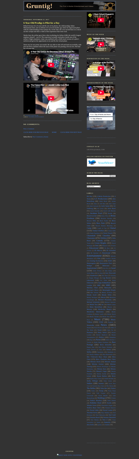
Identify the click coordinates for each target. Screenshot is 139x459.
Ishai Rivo (106, 268)
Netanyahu (90, 325)
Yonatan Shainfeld (109, 417)
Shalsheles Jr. (111, 352)
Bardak (110, 213)
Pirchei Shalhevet (101, 335)
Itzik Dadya (108, 271)
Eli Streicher (95, 253)
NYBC (101, 322)
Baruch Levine (92, 216)
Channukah (91, 235)
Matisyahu (107, 288)
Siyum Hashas (102, 376)
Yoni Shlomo (95, 420)
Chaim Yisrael (107, 233)
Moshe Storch (111, 314)
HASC (110, 261)
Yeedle (109, 403)
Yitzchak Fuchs (92, 413)
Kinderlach (94, 275)
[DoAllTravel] (101, 129)
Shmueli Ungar (101, 371)
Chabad (113, 228)
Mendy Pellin (107, 295)
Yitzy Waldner (105, 412)
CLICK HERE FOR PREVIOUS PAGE (35, 132)
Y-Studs (113, 398)
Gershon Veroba (111, 258)
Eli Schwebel (111, 250)
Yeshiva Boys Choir (94, 408)
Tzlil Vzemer (100, 393)
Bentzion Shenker (106, 218)
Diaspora (105, 245)
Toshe (93, 391)
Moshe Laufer (99, 314)
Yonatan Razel (95, 417)
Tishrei (113, 388)
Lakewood (90, 280)
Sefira (89, 352)
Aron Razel (112, 208)
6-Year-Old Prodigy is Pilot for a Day (41, 23)
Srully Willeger (92, 381)
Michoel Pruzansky (105, 300)
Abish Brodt (103, 201)
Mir (103, 304)
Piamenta (90, 332)
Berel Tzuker (104, 220)
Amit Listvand (94, 206)
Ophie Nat (110, 330)
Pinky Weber (102, 332)
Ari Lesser (100, 208)
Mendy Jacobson (107, 292)
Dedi (96, 245)
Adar (95, 203)
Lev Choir (103, 280)
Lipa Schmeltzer (104, 283)
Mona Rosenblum (96, 307)
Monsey (89, 309)
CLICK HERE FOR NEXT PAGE (71, 132)
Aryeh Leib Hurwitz (109, 211)
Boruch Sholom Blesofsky (104, 225)
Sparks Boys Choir (95, 378)
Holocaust (106, 266)
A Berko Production (104, 196)
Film (98, 258)
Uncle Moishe (103, 395)
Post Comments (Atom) (40, 137)
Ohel (106, 327)
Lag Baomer (107, 278)
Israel (113, 268)
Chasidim (106, 235)
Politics (101, 337)
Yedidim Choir (95, 403)
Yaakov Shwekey (96, 400)
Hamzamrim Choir (106, 263)
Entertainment (39, 116)
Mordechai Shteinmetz (95, 312)
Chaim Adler (112, 230)
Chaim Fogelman (95, 233)
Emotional (106, 253)
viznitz (107, 425)
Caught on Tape (102, 228)
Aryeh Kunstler (95, 211)
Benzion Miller (91, 220)
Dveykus (113, 245)
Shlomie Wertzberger (102, 366)
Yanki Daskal (111, 400)
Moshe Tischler (94, 316)
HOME (54, 132)
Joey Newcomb (110, 273)
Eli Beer (107, 248)
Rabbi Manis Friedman (101, 342)
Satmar (108, 349)
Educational (93, 248)
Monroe (109, 307)
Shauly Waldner (94, 354)
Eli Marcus (98, 250)
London (89, 285)
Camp (89, 228)
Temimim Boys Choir (98, 386)
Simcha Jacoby (101, 374)
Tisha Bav (103, 388)
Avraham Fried (96, 213)
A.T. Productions (100, 199)
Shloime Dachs (95, 362)
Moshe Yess (105, 316)
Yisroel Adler (94, 410)
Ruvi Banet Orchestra (105, 347)
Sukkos (89, 383)
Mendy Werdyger (92, 297)
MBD (108, 285)
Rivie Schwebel (105, 345)
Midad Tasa (94, 304)
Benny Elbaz (104, 216)
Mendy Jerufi (92, 295)
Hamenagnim (91, 263)
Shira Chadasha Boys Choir (106, 359)
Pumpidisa (112, 337)
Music (97, 319)
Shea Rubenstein (108, 354)
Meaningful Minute (93, 290)
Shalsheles (100, 352)
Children (31, 116)
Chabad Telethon (98, 231)
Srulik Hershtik (108, 378)
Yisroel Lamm (107, 410)
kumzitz (107, 422)
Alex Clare (112, 203)
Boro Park (100, 223)
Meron (103, 297)
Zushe (98, 422)
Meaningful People (109, 290)
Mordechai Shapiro (105, 309)
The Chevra (109, 386)
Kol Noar (105, 275)
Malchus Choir (92, 288)
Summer (101, 383)
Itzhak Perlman (97, 271)
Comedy (99, 240)
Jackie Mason (91, 273)
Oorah (99, 330)
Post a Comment (28, 129)
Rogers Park (90, 347)
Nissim (89, 327)
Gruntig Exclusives (96, 261)
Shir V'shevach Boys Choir (97, 357)
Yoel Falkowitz (100, 415)
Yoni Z (104, 420)
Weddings (101, 398)
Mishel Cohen (111, 304)
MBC (99, 285)
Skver (114, 376)
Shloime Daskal (110, 362)
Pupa (91, 340)
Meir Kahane (94, 292)
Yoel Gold (112, 415)
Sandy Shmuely (91, 349)
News (104, 324)
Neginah (110, 322)
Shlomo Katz (101, 369)
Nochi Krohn (98, 327)
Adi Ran (102, 203)
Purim (98, 340)
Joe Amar (100, 273)
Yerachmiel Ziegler (107, 405)
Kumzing (113, 275)
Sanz (100, 349)
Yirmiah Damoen (110, 408)
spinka (100, 424)
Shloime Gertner (98, 364)
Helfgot (89, 266)
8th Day (89, 196)
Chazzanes (91, 238)
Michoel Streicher (110, 302)
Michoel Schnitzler (93, 302)
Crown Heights (100, 243)
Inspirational (92, 268)
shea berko (90, 425)
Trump (101, 391)
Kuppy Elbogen (94, 278)
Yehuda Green (91, 405)
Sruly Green (108, 381)
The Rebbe (91, 388)
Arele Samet (105, 206)
